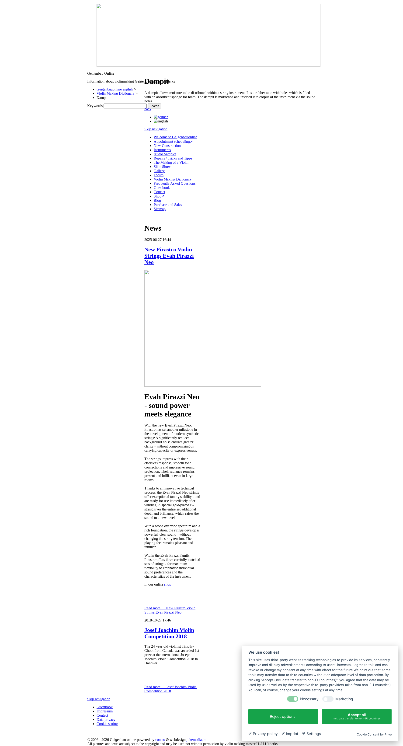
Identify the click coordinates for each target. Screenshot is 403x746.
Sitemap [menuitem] (160, 209)
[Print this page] (146, 70)
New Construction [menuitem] (167, 146)
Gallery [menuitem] (159, 171)
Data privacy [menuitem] (106, 720)
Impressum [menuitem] (105, 711)
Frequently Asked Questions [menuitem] (174, 183)
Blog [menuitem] (157, 200)
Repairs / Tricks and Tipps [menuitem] (173, 158)
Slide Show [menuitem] (162, 167)
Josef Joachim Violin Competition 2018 (169, 633)
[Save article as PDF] (151, 70)
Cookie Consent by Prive (374, 734)
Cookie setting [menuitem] (107, 724)
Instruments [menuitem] (162, 150)
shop (167, 584)
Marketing (344, 699)
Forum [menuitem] (158, 175)
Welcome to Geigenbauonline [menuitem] (175, 137)
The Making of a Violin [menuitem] (171, 162)
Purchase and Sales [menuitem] (168, 205)
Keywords (95, 106)
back (147, 109)
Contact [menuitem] (159, 192)
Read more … (169, 610)
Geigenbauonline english (115, 89)
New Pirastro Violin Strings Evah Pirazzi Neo (169, 255)
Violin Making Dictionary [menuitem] (173, 179)
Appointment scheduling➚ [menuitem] (173, 141)
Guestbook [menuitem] (162, 188)
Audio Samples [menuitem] (165, 154)
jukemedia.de (196, 740)
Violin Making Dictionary (116, 93)
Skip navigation (155, 129)
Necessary (309, 699)
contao (160, 740)
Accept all (357, 716)
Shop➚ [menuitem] (159, 196)
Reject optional (283, 716)
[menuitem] (161, 117)
